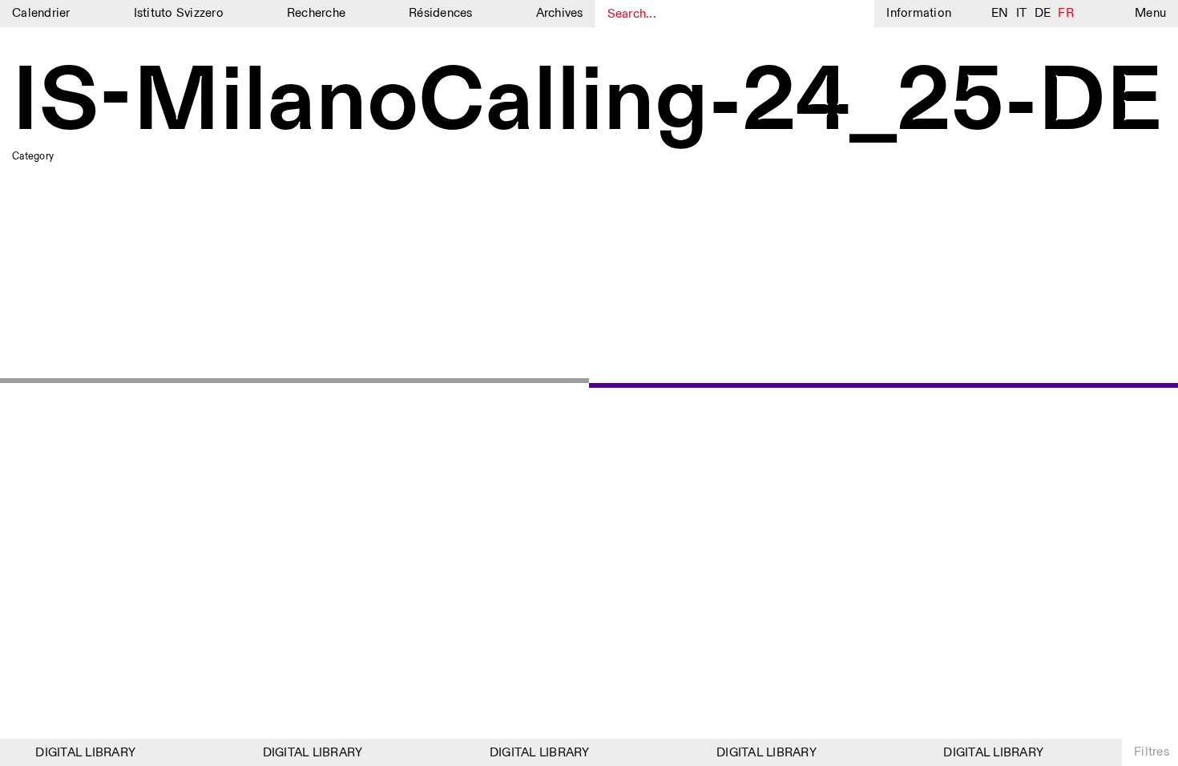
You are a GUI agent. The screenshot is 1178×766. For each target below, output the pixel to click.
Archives (559, 13)
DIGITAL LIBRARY (81, 752)
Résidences (441, 13)
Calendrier (41, 13)
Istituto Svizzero (179, 13)
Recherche (316, 13)
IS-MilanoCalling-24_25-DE (587, 103)
